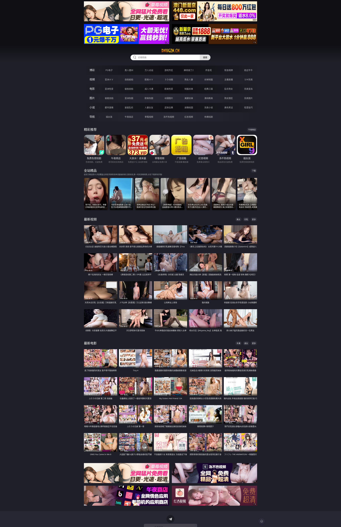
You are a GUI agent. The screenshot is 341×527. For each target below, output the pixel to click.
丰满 (238, 343)
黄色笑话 (228, 107)
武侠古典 (169, 107)
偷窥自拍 (109, 98)
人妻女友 (149, 107)
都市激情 (109, 107)
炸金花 (208, 70)
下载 (254, 170)
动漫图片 (169, 98)
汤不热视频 (168, 116)
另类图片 (248, 98)
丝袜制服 (208, 79)
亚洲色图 (129, 98)
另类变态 (248, 88)
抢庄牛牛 (248, 70)
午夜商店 (129, 116)
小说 (92, 107)
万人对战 (149, 70)
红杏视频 (188, 116)
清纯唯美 (208, 98)
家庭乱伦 (129, 107)
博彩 (92, 70)
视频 (92, 79)
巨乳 (246, 219)
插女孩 (109, 116)
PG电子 (109, 70)
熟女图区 (228, 98)
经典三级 (208, 88)
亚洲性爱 (109, 88)
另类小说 (208, 107)
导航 (92, 117)
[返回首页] (261, 521)
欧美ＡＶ (149, 79)
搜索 (205, 57)
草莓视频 (149, 116)
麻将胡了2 (189, 70)
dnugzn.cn (170, 50)
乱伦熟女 (228, 88)
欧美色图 (149, 98)
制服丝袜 (188, 88)
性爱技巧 (248, 107)
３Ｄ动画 (169, 79)
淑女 (246, 343)
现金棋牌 (228, 70)
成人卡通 (149, 88)
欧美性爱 (169, 88)
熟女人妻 (188, 79)
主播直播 (228, 79)
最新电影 (90, 343)
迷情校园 (188, 107)
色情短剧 (208, 116)
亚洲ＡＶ (109, 79)
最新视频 (90, 219)
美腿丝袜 (188, 98)
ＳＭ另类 (248, 79)
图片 (92, 98)
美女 (238, 219)
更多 (254, 219)
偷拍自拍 (129, 88)
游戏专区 (169, 70)
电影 (92, 89)
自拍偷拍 (129, 79)
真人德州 (129, 70)
